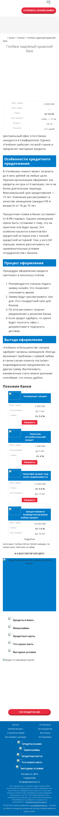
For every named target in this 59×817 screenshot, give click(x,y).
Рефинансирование (40, 21)
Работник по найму (25, 547)
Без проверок (45, 737)
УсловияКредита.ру (38, 805)
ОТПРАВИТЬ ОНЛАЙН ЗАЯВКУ (38, 10)
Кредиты (10, 21)
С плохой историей (15, 732)
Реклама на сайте (29, 774)
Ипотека (17, 29)
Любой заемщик (38, 544)
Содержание (29, 777)
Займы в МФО (28, 29)
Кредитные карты (23, 21)
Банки (3, 21)
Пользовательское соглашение (36, 802)
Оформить (29, 422)
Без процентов (45, 728)
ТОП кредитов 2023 (29, 712)
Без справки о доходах (15, 737)
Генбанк (18, 544)
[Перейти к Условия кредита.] (4, 37)
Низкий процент (15, 728)
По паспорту (45, 724)
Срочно (15, 724)
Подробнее (29, 539)
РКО (36, 29)
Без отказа (45, 732)
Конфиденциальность (29, 781)
